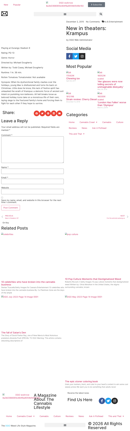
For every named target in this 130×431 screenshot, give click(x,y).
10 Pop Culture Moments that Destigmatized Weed (93, 279)
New (6, 4)
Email (4, 178)
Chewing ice (73, 78)
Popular (17, 4)
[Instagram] (82, 56)
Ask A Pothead (99, 128)
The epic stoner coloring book (81, 381)
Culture (119, 122)
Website (5, 188)
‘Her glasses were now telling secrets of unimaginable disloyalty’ (111, 84)
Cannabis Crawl (87, 122)
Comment (6, 135)
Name (5, 167)
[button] (65, 14)
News (84, 128)
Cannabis (106, 122)
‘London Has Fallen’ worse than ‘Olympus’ (112, 103)
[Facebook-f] (69, 56)
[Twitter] (76, 56)
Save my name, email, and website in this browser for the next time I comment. (31, 201)
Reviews (73, 128)
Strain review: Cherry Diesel (81, 99)
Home (72, 122)
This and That (75, 134)
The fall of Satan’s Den (13, 332)
